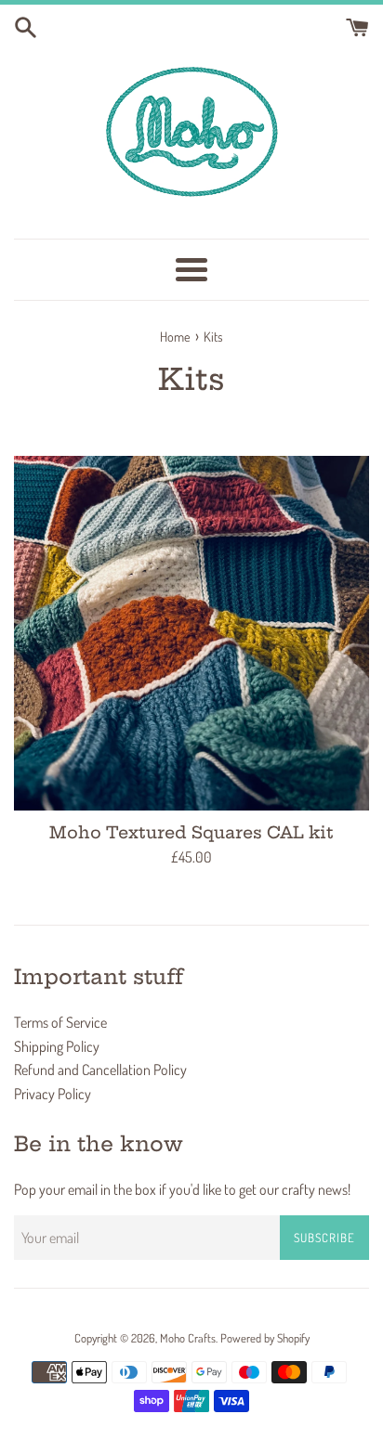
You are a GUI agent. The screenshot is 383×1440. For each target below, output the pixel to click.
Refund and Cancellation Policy (100, 1069)
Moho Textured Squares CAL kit (191, 833)
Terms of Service (60, 1022)
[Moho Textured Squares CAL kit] (191, 633)
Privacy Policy (52, 1093)
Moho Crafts (188, 1337)
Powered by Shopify (265, 1337)
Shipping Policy (56, 1046)
